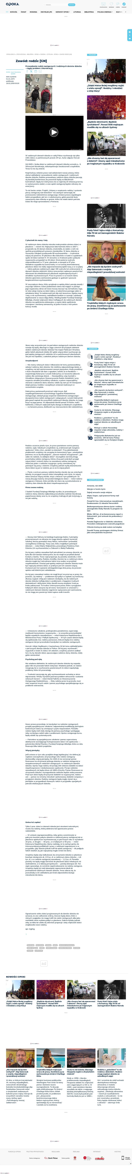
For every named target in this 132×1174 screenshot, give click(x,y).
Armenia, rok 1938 (95, 486)
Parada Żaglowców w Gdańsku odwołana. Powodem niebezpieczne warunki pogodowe (105, 523)
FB (27, 71)
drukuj (36, 71)
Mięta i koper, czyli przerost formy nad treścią (103, 497)
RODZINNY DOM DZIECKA (65, 948)
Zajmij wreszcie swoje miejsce (99, 492)
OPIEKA (55, 945)
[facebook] (130, 32)
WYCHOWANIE (38, 950)
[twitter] (130, 35)
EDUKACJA (48, 945)
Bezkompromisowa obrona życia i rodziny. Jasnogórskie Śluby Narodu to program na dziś (104, 508)
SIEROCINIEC (77, 948)
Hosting (117, 1152)
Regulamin (56, 1152)
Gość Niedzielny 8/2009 (16, 73)
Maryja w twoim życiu (96, 489)
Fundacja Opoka (14, 1152)
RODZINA (42, 948)
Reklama (76, 1152)
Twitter (31, 71)
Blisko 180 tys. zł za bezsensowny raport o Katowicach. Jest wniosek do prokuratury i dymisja (105, 516)
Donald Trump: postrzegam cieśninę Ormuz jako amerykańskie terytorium (105, 531)
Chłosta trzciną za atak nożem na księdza (104, 527)
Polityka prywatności (35, 1152)
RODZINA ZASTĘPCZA (51, 948)
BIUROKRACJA (30, 945)
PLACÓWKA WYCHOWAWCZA (67, 945)
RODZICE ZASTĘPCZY (32, 948)
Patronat (97, 1152)
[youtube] (130, 38)
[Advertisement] (66, 31)
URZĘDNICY (30, 950)
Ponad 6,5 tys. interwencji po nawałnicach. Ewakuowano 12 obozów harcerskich (105, 502)
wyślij (40, 71)
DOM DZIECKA (39, 945)
